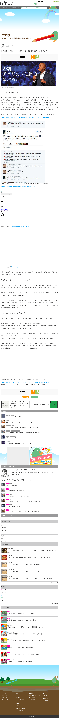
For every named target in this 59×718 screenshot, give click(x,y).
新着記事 (9, 7)
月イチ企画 (45, 700)
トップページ (4, 7)
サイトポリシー (5, 701)
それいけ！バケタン (47, 695)
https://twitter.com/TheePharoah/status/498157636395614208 (18, 186)
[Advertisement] (29, 19)
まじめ (7, 46)
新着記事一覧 (4, 697)
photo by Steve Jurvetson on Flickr (8, 87)
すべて (3, 525)
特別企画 (4, 600)
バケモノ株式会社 (19, 710)
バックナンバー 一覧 (53, 582)
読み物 (4, 590)
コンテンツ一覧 (15, 7)
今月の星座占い (19, 697)
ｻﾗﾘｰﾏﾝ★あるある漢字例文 (35, 695)
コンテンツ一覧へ (54, 603)
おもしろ (3, 530)
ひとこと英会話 (33, 699)
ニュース (3, 541)
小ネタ (4, 592)
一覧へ (35, 397)
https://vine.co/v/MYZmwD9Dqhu (20, 226)
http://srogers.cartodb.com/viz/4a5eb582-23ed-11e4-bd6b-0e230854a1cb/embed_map (35, 267)
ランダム (25, 397)
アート (4, 598)
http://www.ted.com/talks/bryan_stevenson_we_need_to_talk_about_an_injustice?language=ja (27, 382)
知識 (2, 538)
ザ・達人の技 (32, 697)
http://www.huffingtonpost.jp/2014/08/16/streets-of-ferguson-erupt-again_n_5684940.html (25, 117)
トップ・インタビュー (20, 699)
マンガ (4, 595)
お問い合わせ (4, 702)
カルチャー (4, 533)
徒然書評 (17, 705)
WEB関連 (3, 528)
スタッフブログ (19, 695)
